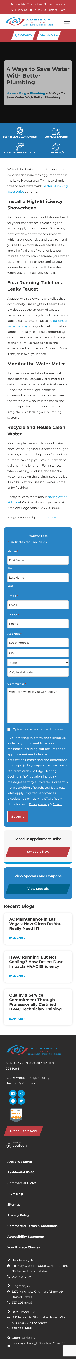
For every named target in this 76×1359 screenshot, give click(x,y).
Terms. (57, 804)
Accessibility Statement (25, 1236)
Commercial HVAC (21, 1183)
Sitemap (13, 1204)
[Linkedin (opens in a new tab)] (13, 1093)
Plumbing (37, 93)
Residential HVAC (21, 1172)
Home (11, 93)
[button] (66, 21)
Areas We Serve (19, 1161)
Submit (17, 816)
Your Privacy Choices (23, 1247)
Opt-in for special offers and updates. (38, 729)
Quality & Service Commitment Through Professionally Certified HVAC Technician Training (35, 1002)
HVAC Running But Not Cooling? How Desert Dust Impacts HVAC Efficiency (36, 962)
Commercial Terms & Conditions (32, 1226)
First (10, 568)
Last (10, 585)
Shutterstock (46, 517)
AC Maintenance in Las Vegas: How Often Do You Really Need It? (35, 924)
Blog (22, 93)
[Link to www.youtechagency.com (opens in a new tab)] (22, 1145)
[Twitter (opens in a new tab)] (21, 1101)
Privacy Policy (39, 804)
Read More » (17, 938)
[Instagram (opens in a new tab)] (21, 1093)
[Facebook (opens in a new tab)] (13, 1101)
